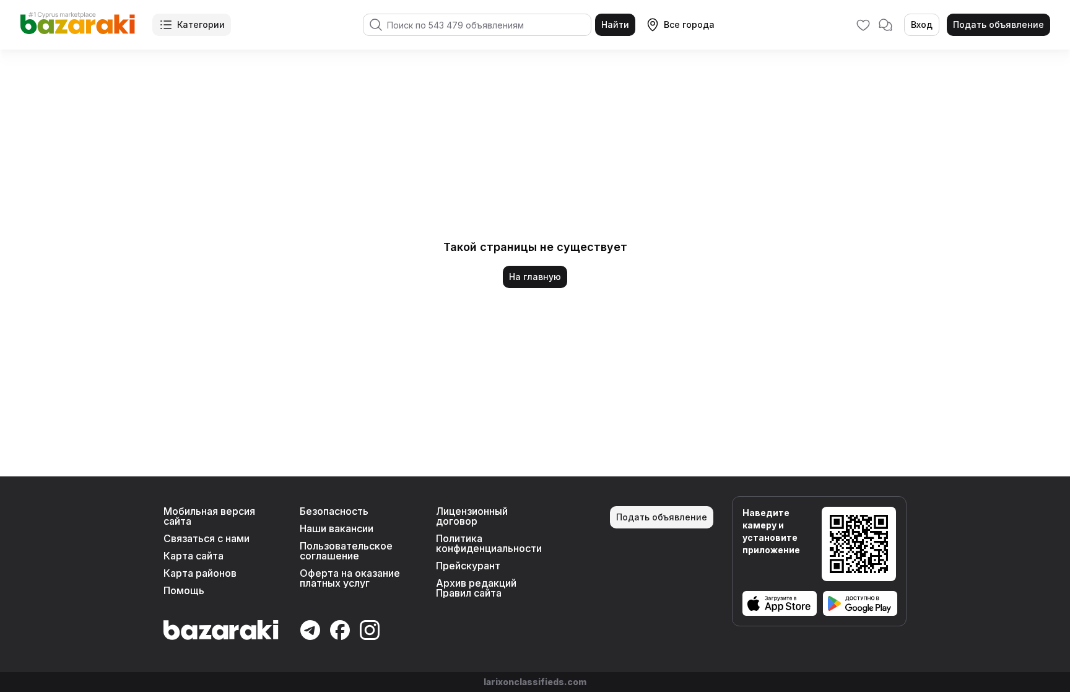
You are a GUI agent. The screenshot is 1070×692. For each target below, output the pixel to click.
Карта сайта (193, 556)
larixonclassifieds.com (535, 682)
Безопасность (334, 511)
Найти (615, 24)
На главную (535, 276)
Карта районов (200, 573)
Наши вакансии (336, 528)
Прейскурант (468, 566)
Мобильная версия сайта (209, 516)
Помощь (183, 590)
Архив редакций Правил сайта (476, 588)
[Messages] (885, 25)
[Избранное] (863, 25)
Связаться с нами (206, 538)
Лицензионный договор (472, 516)
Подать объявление (998, 24)
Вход (922, 24)
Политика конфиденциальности (489, 543)
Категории (201, 24)
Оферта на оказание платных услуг (350, 578)
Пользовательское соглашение (346, 551)
